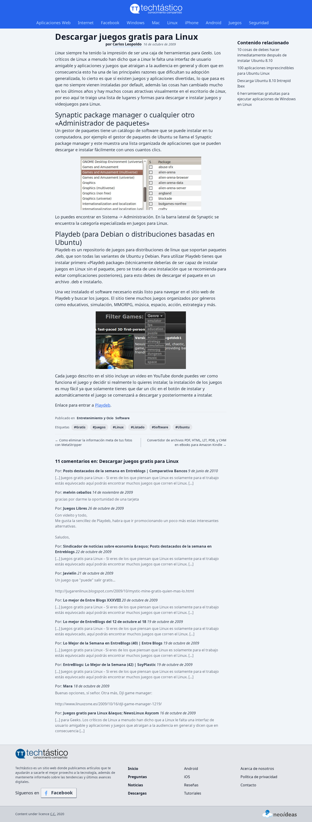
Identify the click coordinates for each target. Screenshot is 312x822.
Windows (136, 22)
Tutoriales (192, 793)
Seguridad (259, 22)
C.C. (53, 814)
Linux (172, 22)
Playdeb (102, 405)
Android (213, 22)
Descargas (137, 793)
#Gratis (79, 427)
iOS (187, 776)
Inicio (133, 768)
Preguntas (137, 776)
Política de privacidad (259, 776)
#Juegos (99, 427)
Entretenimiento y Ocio (95, 418)
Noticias (135, 785)
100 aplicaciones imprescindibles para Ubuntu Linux (265, 70)
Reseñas (191, 785)
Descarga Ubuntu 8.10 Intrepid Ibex (264, 83)
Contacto (248, 785)
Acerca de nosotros (257, 768)
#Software (160, 427)
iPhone (191, 22)
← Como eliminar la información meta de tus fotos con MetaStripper (93, 442)
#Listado (138, 427)
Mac (156, 22)
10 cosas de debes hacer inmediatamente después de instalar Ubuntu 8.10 (262, 55)
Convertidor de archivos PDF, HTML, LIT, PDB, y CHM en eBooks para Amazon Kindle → (186, 442)
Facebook (110, 22)
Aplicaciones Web (53, 22)
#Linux (118, 427)
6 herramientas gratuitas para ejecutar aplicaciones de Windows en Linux (266, 99)
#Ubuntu (182, 427)
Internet (86, 22)
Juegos (235, 22)
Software (122, 418)
